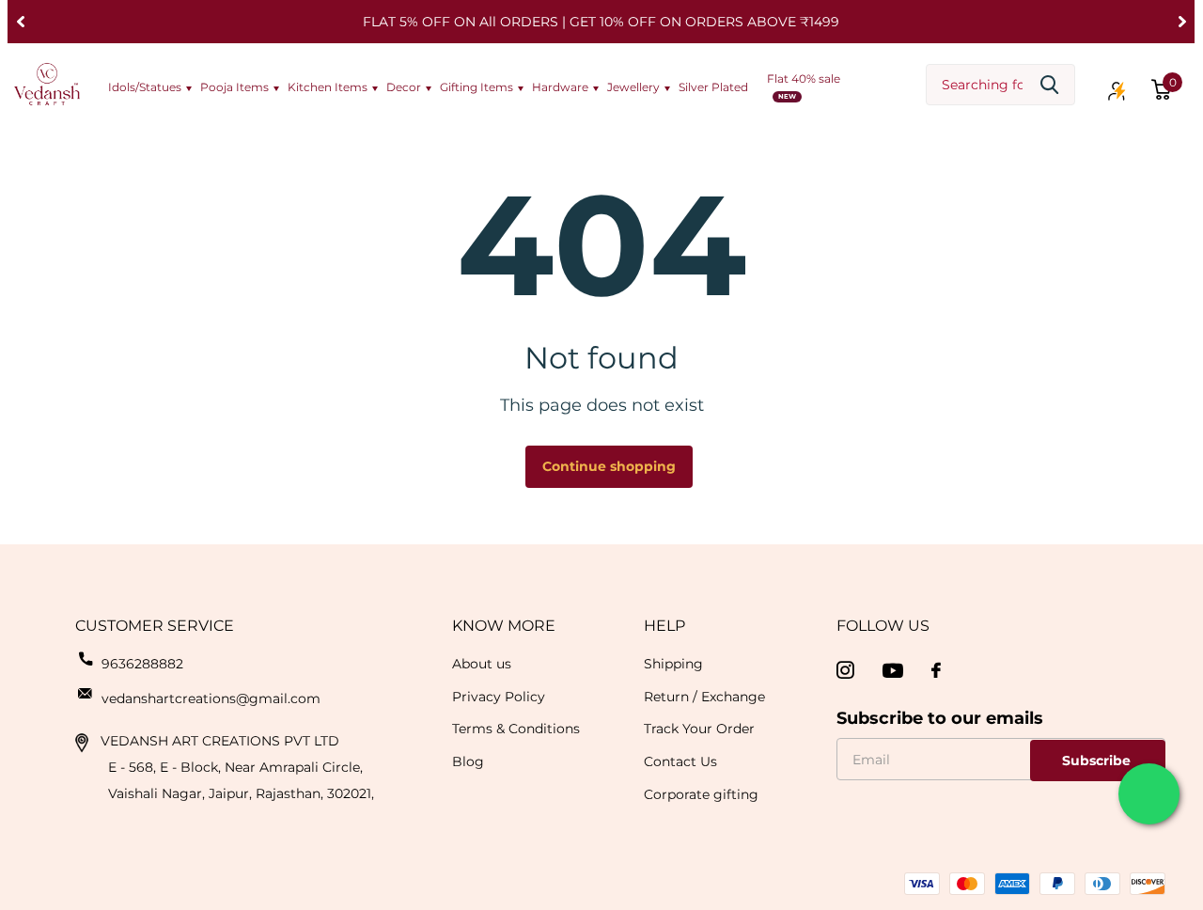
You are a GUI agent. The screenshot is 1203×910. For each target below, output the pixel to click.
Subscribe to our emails (939, 718)
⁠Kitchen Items (327, 87)
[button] (20, 21)
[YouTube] (893, 671)
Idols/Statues (144, 87)
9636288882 (142, 663)
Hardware (560, 87)
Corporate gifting (701, 794)
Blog (468, 761)
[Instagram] (845, 671)
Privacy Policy (498, 696)
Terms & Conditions (516, 728)
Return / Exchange (704, 696)
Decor (403, 87)
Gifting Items (476, 87)
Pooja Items (234, 87)
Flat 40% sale (803, 78)
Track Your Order (699, 728)
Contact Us (680, 761)
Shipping (673, 663)
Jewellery (633, 87)
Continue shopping (609, 466)
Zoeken (1049, 85)
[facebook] (936, 670)
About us (481, 663)
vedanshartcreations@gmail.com (211, 698)
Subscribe (1098, 760)
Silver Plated (713, 87)
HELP (664, 626)
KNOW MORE (503, 626)
